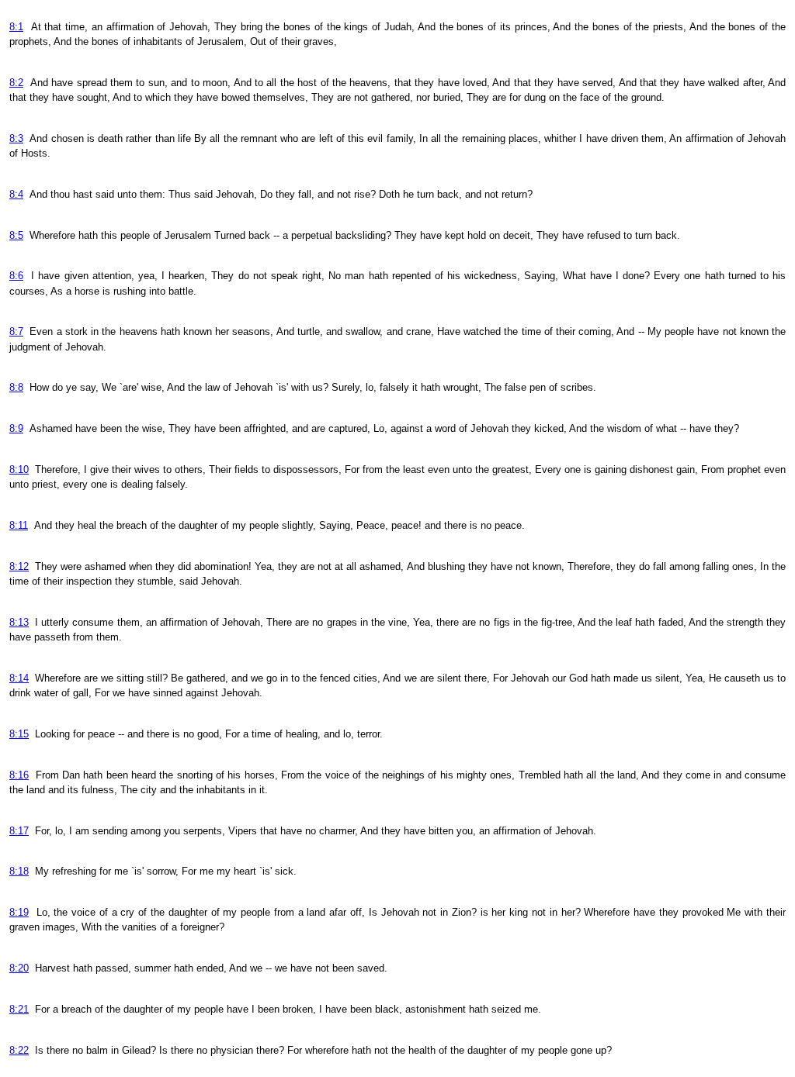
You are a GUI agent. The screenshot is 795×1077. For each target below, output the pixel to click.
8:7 (16, 331)
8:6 (16, 275)
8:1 (16, 27)
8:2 (16, 82)
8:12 (19, 566)
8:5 (16, 235)
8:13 (19, 622)
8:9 (16, 428)
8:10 (19, 469)
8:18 (19, 871)
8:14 (19, 678)
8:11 (18, 525)
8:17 (19, 831)
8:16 (19, 775)
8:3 (16, 138)
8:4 (16, 194)
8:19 (19, 912)
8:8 (16, 387)
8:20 (19, 968)
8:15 (19, 734)
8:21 (19, 1009)
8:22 (19, 1050)
